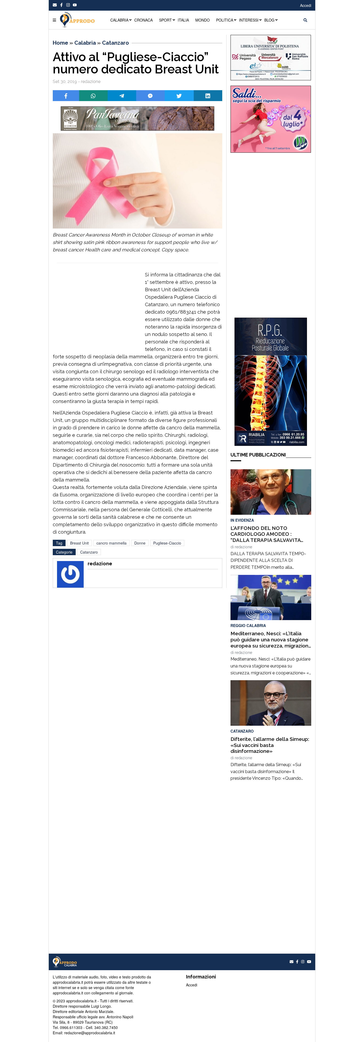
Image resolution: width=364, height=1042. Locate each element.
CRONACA (143, 20)
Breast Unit (79, 543)
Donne (139, 543)
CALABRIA (119, 20)
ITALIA (183, 20)
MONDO (202, 20)
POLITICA (224, 20)
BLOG (269, 20)
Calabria (85, 43)
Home (60, 43)
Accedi (305, 5)
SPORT (165, 20)
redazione (243, 547)
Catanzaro (115, 43)
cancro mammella (111, 543)
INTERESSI (248, 20)
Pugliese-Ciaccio (167, 543)
